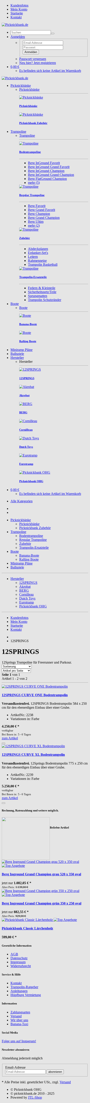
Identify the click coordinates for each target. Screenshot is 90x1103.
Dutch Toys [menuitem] (27, 598)
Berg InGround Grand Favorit (48, 167)
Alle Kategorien (21, 501)
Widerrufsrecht (20, 966)
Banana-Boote (29, 555)
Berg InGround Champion (46, 171)
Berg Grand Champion (44, 218)
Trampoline (18, 131)
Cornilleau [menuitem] (26, 594)
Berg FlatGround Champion (47, 179)
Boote (14, 304)
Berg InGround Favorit (44, 163)
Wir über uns (19, 1020)
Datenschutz (19, 958)
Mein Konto (18, 9)
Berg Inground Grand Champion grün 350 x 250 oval (41, 903)
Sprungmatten (37, 296)
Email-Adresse (15, 1067)
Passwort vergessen (32, 59)
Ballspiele (17, 354)
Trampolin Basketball (42, 264)
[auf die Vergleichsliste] (3, 743)
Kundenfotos (19, 5)
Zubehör (25, 543)
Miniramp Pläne (21, 350)
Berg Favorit (36, 206)
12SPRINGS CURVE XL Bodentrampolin (33, 754)
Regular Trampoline (33, 540)
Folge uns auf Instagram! (19, 1041)
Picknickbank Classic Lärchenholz (27, 928)
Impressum (18, 962)
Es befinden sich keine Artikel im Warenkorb (50, 71)
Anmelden (30, 52)
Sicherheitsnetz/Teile (42, 292)
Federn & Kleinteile (41, 288)
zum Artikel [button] (10, 738)
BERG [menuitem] (24, 590)
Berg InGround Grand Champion (51, 175)
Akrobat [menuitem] (25, 586)
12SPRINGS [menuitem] (28, 582)
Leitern (33, 256)
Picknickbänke (20, 85)
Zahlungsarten (20, 1012)
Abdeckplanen (38, 249)
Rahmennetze (37, 260)
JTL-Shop (35, 1097)
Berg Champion (39, 214)
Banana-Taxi (19, 1024)
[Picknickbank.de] (15, 25)
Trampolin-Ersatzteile (34, 547)
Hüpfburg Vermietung (25, 995)
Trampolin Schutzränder (44, 300)
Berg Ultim (35, 221)
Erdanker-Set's (38, 253)
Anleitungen (19, 991)
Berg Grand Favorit (41, 210)
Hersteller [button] (17, 579)
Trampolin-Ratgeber (24, 987)
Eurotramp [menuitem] (26, 602)
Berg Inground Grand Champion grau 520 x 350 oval (41, 874)
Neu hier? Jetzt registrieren (37, 63)
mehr (34, 182)
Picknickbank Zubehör (35, 528)
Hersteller (17, 357)
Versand (16, 1016)
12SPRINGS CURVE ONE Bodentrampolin (35, 695)
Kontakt (16, 17)
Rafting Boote (29, 559)
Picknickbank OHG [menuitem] (33, 606)
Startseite (16, 13)
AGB (14, 954)
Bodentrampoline (31, 536)
